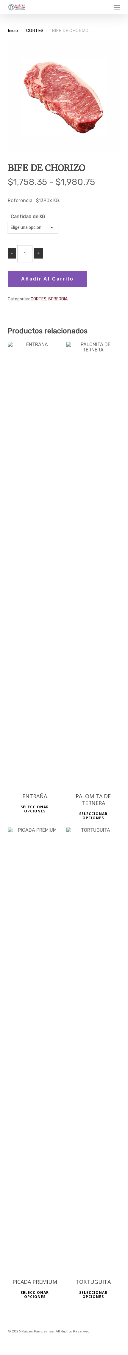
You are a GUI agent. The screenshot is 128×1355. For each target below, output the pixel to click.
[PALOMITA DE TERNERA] (93, 564)
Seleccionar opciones (35, 809)
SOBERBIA (58, 299)
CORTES (34, 30)
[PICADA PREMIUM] (35, 1050)
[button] (117, 7)
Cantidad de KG (28, 216)
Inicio (13, 30)
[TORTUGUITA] (93, 1050)
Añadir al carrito (47, 278)
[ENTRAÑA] (35, 564)
